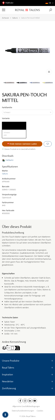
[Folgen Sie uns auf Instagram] (25, 400)
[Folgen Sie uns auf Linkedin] (30, 400)
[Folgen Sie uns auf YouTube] (34, 400)
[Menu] (7, 10)
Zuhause (5, 18)
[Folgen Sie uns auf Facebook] (20, 400)
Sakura (15, 18)
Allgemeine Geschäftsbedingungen (26, 406)
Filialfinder (9, 3)
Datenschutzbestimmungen (23, 411)
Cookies (40, 411)
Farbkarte (9, 160)
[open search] (50, 10)
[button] (49, 3)
